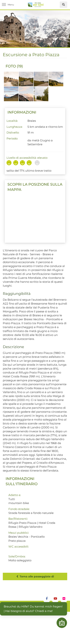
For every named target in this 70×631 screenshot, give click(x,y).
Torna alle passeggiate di (36, 576)
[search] (63, 4)
